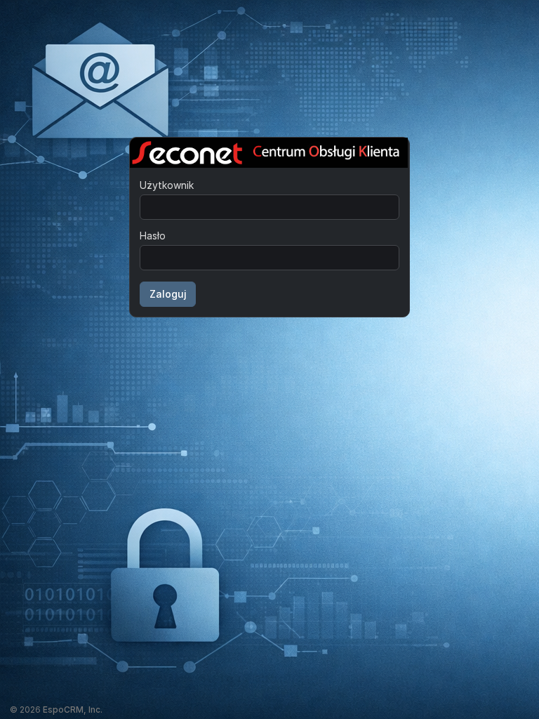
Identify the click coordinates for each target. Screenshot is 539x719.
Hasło (153, 236)
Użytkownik (167, 185)
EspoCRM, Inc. (72, 709)
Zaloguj (168, 294)
